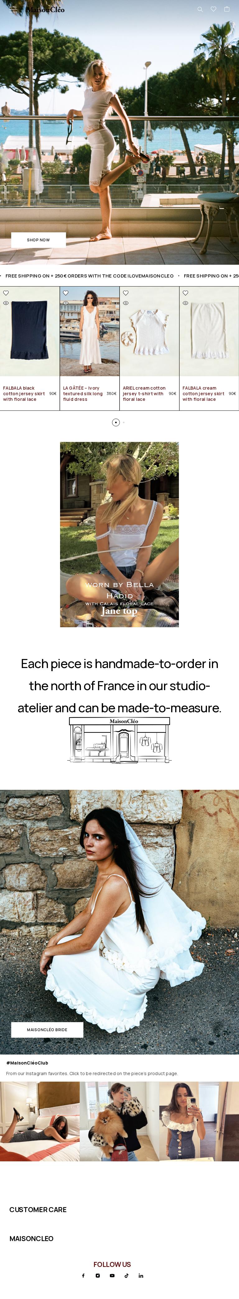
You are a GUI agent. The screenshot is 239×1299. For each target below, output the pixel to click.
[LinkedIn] (141, 1275)
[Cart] (227, 9)
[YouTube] (112, 1275)
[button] (38, 240)
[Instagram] (98, 1275)
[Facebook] (83, 1275)
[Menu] (13, 9)
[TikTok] (127, 1275)
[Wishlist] (213, 9)
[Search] (200, 9)
